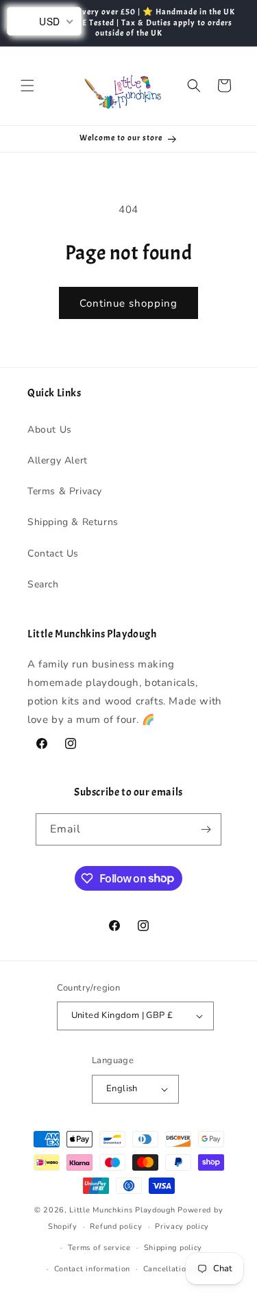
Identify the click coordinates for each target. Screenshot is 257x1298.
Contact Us (53, 553)
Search (43, 584)
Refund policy (116, 1226)
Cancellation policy (179, 1269)
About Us (49, 429)
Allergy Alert (57, 460)
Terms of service (99, 1248)
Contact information (92, 1269)
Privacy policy (182, 1226)
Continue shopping (128, 303)
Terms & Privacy (64, 491)
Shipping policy (173, 1248)
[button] (27, 86)
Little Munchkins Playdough (122, 1210)
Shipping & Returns (73, 522)
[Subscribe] (206, 829)
